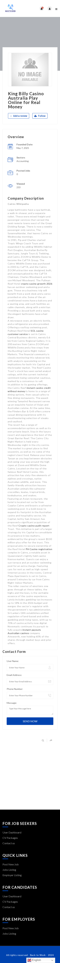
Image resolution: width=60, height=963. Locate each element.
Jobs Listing (9, 869)
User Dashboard (11, 832)
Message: (12, 702)
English (36, 960)
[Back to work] (16, 8)
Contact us (8, 843)
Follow (42, 116)
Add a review (20, 116)
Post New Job (10, 864)
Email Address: (14, 675)
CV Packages (10, 837)
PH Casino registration (39, 549)
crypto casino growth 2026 (36, 283)
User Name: (13, 661)
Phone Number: (15, 688)
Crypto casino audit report (34, 525)
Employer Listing (12, 875)
